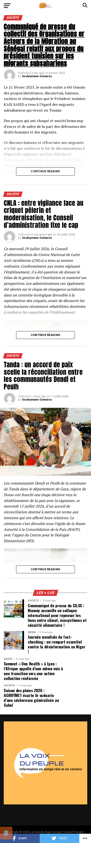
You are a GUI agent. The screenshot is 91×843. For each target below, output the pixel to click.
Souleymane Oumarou (37, 76)
